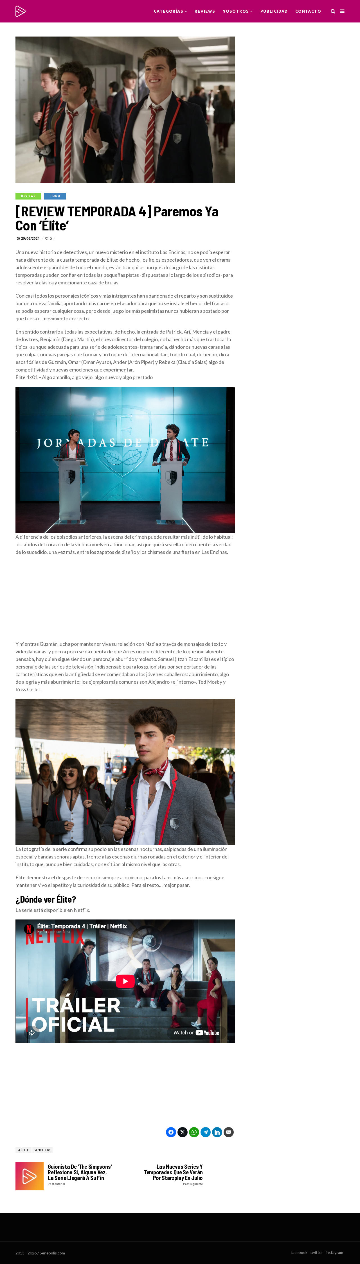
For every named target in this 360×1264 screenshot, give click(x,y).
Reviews (205, 11)
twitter (316, 1252)
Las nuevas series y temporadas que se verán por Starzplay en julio (173, 1174)
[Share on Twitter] (182, 1132)
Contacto (308, 11)
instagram (334, 1252)
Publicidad (274, 11)
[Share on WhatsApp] (194, 1132)
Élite (25, 1150)
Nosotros (235, 11)
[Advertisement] (125, 600)
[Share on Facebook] (171, 1132)
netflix (44, 1150)
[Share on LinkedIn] (217, 1132)
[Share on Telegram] (206, 1132)
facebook (299, 1252)
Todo (55, 196)
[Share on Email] (229, 1132)
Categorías (168, 11)
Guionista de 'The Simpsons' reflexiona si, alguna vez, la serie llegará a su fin (80, 1174)
